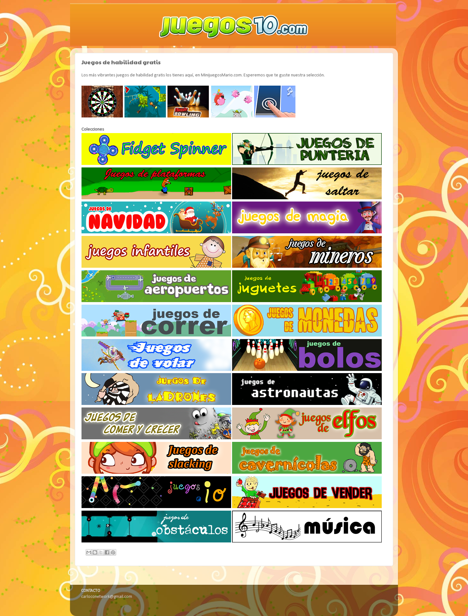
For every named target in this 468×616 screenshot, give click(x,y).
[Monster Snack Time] (232, 116)
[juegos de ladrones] (156, 403)
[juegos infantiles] (156, 266)
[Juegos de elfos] (307, 438)
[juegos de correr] (156, 335)
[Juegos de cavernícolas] (307, 472)
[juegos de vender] (307, 507)
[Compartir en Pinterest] (113, 552)
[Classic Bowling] (188, 116)
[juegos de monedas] (307, 335)
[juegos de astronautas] (307, 403)
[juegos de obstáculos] (156, 541)
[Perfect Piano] (275, 116)
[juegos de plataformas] (156, 198)
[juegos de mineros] (307, 266)
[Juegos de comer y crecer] (156, 438)
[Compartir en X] (101, 552)
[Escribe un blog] (95, 552)
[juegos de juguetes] (307, 301)
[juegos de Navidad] (156, 232)
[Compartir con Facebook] (107, 552)
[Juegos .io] (156, 507)
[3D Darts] (103, 116)
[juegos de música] (307, 541)
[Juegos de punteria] (307, 163)
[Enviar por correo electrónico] (89, 552)
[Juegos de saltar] (307, 198)
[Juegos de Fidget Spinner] (156, 163)
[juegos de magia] (307, 232)
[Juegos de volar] (156, 369)
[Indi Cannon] (145, 116)
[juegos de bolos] (307, 369)
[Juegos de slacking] (156, 472)
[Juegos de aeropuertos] (156, 301)
